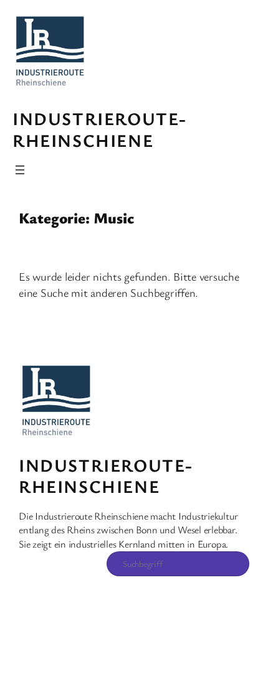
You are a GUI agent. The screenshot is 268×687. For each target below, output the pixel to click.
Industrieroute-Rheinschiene (99, 128)
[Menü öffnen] (19, 169)
